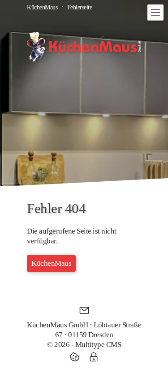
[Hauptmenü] (155, 12)
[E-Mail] (84, 310)
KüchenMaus (42, 7)
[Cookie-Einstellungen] (77, 357)
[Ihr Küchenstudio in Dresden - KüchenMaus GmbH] (84, 47)
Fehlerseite (79, 7)
